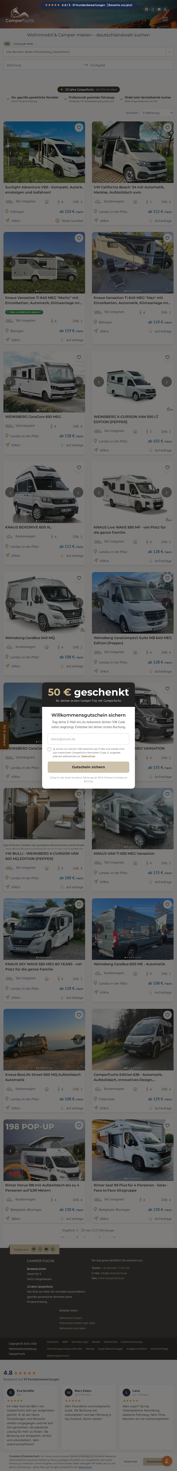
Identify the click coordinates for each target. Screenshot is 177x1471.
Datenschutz (88, 756)
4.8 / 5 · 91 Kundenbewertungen (88, 5)
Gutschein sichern (88, 767)
